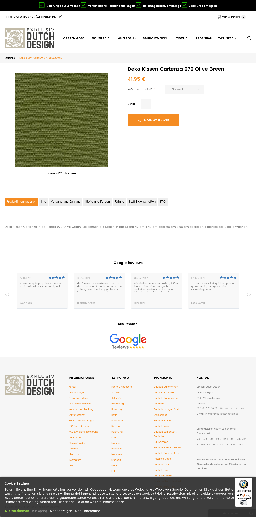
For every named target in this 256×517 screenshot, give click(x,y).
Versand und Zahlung (66, 201)
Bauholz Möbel (162, 426)
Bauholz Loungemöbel (166, 409)
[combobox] (184, 89)
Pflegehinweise (77, 443)
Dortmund (117, 432)
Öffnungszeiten (77, 415)
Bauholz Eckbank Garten (167, 447)
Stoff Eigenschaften (142, 201)
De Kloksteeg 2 (205, 392)
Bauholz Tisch (161, 470)
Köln (113, 471)
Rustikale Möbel (162, 459)
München (116, 454)
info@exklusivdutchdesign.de (221, 414)
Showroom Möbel (78, 398)
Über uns (74, 454)
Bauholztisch (161, 442)
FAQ (163, 201)
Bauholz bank (161, 464)
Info (43, 201)
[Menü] (250, 480)
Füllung (119, 201)
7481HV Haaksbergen (208, 398)
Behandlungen (77, 392)
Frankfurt (116, 465)
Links (71, 465)
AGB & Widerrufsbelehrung (83, 432)
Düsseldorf (117, 420)
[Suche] (246, 38)
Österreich (116, 398)
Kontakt (73, 387)
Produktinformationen (21, 201)
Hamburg (116, 409)
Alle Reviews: (128, 324)
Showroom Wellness (80, 404)
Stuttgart (116, 460)
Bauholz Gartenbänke (166, 398)
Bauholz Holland (163, 420)
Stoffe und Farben (97, 201)
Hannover (116, 449)
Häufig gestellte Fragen (81, 420)
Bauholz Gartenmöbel (166, 387)
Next (249, 294)
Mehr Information (88, 511)
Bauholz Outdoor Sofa (166, 453)
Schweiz (115, 392)
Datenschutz (75, 437)
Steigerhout (160, 415)
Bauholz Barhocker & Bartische (165, 434)
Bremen (115, 426)
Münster (115, 443)
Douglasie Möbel (163, 476)
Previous (7, 294)
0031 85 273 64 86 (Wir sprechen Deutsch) (221, 408)
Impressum (75, 460)
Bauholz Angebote (121, 387)
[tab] (21, 201)
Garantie (73, 449)
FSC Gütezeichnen (79, 426)
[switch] (243, 502)
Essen (114, 437)
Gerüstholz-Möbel (164, 392)
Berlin (114, 415)
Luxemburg (117, 404)
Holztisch (159, 404)
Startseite (10, 58)
